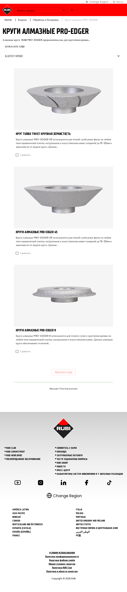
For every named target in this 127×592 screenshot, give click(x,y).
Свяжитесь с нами (67, 448)
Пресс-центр (63, 470)
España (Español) (21, 531)
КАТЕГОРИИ (14, 56)
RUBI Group (62, 462)
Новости (61, 466)
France (16, 535)
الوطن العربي (83, 531)
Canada (16, 520)
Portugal (81, 517)
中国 (78, 535)
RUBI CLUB (11, 448)
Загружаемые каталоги (70, 455)
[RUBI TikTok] (109, 483)
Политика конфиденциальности (62, 556)
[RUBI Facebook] (86, 483)
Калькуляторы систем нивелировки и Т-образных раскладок (90, 474)
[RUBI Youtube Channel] (18, 483)
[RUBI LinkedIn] (63, 483)
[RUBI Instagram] (40, 483)
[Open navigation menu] (72, 10)
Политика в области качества (62, 571)
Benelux (16, 517)
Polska (79, 513)
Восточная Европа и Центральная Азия (97, 528)
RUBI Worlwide (14, 455)
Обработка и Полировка (46, 20)
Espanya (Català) (21, 528)
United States (83, 524)
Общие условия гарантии (62, 564)
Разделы (22, 20)
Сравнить (25, 155)
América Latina (20, 509)
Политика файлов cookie (62, 560)
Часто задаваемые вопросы (72, 459)
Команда (61, 451)
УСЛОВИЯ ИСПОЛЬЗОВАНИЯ (62, 552)
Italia (79, 509)
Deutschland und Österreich (27, 524)
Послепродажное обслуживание (23, 459)
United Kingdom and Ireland (90, 520)
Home (8, 20)
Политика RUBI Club (62, 567)
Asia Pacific (18, 513)
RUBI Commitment (15, 451)
